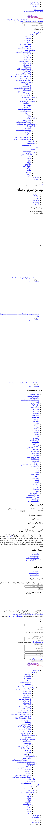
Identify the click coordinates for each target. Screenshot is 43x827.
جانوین (29, 173)
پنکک (37, 487)
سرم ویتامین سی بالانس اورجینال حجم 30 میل (23, 382)
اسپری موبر (35, 438)
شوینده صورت (26, 53)
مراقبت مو (31, 34)
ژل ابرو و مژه (34, 493)
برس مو (36, 483)
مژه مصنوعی (34, 466)
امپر (29, 156)
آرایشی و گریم (30, 118)
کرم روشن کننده (25, 78)
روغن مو (28, 36)
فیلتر (22, 511)
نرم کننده (28, 46)
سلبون (29, 170)
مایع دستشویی (26, 145)
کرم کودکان (27, 90)
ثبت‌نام (40, 588)
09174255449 (38, 10)
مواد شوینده (31, 143)
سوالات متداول (34, 4)
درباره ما (36, 6)
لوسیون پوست (26, 95)
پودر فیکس (35, 499)
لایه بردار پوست (26, 82)
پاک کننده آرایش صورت (23, 52)
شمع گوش (35, 461)
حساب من (35, 571)
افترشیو (36, 419)
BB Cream (27, 67)
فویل (37, 436)
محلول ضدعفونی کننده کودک (21, 139)
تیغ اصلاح (36, 449)
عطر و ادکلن (35, 474)
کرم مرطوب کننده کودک (23, 137)
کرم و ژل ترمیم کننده (24, 69)
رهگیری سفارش (33, 573)
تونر (37, 468)
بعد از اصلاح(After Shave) (23, 80)
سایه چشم (35, 442)
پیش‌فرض (35, 195)
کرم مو (36, 445)
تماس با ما (35, 179)
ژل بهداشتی (27, 103)
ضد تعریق (28, 112)
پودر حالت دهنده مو (32, 497)
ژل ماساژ (28, 84)
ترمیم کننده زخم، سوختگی (26, 124)
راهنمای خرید (34, 2)
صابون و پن (27, 105)
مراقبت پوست (30, 50)
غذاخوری (28, 128)
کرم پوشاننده (26, 86)
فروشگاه (36, 33)
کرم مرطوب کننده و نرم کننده (21, 76)
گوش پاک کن (34, 440)
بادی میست (27, 151)
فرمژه (37, 482)
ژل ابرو (36, 428)
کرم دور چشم (26, 71)
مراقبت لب (27, 93)
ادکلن (37, 472)
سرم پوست (27, 55)
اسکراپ (36, 455)
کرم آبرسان (27, 63)
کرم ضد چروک (26, 72)
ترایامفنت (28, 164)
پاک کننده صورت (33, 501)
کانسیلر (36, 432)
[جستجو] (42, 27)
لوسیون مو (27, 40)
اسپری (33, 149)
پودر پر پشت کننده (33, 457)
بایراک (29, 160)
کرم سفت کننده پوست (23, 74)
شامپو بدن (27, 107)
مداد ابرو (36, 444)
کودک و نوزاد (31, 126)
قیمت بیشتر (12, 509)
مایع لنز (36, 463)
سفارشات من (34, 575)
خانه (41, 185)
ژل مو (29, 42)
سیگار (29, 168)
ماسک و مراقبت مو (24, 48)
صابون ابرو (35, 430)
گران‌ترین (36, 204)
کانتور (37, 491)
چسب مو (36, 411)
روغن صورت (26, 59)
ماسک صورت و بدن (24, 92)
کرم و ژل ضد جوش (24, 61)
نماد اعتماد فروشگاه (32, 558)
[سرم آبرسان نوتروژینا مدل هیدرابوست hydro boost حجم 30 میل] (24, 312)
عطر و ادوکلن (30, 153)
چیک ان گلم (27, 166)
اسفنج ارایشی (34, 451)
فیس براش (35, 453)
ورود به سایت (38, 644)
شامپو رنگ (35, 489)
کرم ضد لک (27, 65)
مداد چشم (35, 415)
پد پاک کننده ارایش (33, 447)
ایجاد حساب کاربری (37, 660)
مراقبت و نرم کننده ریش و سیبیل (28, 464)
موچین (37, 434)
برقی (37, 423)
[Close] (42, 627)
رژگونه (36, 476)
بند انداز (36, 424)
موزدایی (28, 114)
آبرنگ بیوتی (9, 536)
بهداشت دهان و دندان (28, 97)
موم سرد (36, 409)
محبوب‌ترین (35, 196)
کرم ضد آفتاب (26, 57)
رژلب (37, 426)
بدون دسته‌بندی (34, 394)
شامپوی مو (27, 38)
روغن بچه (28, 135)
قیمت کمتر (39, 509)
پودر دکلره (35, 417)
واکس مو (36, 421)
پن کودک (28, 133)
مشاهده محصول (33, 281)
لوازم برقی (31, 141)
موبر (29, 116)
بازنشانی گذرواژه (37, 642)
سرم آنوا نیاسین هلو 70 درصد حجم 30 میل (25, 278)
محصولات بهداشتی (33, 396)
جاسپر (29, 158)
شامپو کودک (27, 132)
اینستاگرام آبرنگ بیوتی (31, 560)
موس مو (36, 413)
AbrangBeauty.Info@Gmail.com (32, 11)
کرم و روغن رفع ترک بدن (22, 88)
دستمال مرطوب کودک (23, 130)
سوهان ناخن (35, 478)
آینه (38, 485)
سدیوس (28, 172)
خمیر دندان (27, 99)
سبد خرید (36, 177)
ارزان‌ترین (35, 202)
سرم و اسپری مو (25, 44)
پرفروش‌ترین (34, 198)
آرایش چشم (27, 120)
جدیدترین (36, 200)
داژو (29, 175)
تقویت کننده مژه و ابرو (23, 122)
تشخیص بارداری (25, 111)
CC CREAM (35, 459)
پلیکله (29, 162)
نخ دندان (36, 470)
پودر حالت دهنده (33, 495)
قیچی (37, 480)
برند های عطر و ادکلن (28, 154)
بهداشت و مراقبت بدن (27, 101)
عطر (37, 147)
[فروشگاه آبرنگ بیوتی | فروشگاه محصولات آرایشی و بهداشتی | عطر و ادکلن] (35, 667)
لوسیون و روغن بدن (24, 109)
